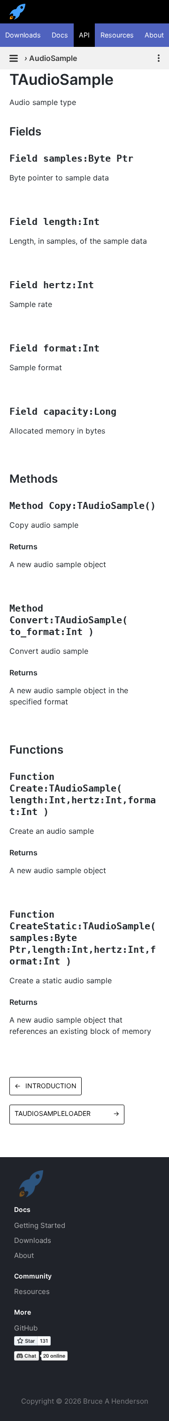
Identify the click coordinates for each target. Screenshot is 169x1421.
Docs (60, 35)
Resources (117, 35)
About (154, 35)
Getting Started (39, 1225)
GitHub (26, 1328)
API (84, 35)
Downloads (23, 35)
